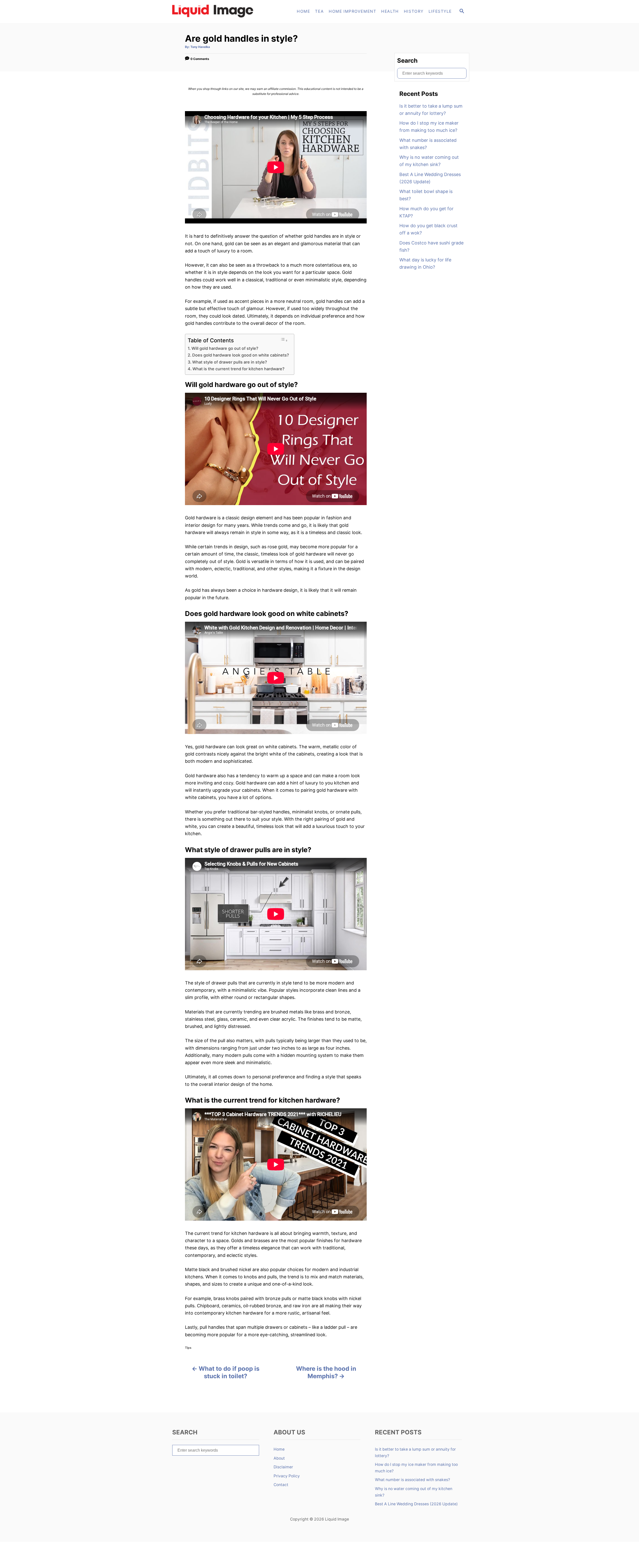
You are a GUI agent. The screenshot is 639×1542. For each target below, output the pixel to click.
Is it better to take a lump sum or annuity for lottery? (431, 109)
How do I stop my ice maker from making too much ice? (429, 126)
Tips (188, 1347)
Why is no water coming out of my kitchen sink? (429, 161)
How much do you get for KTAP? (426, 212)
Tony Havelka (200, 47)
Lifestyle (440, 11)
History (414, 11)
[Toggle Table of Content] (284, 340)
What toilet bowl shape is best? (426, 195)
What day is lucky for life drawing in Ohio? (425, 263)
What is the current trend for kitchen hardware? (238, 368)
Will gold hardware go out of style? (224, 348)
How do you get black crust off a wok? (428, 229)
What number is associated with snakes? (428, 144)
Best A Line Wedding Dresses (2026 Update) (430, 178)
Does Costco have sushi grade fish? (431, 246)
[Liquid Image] (215, 11)
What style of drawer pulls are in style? (229, 362)
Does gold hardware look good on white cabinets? (240, 355)
